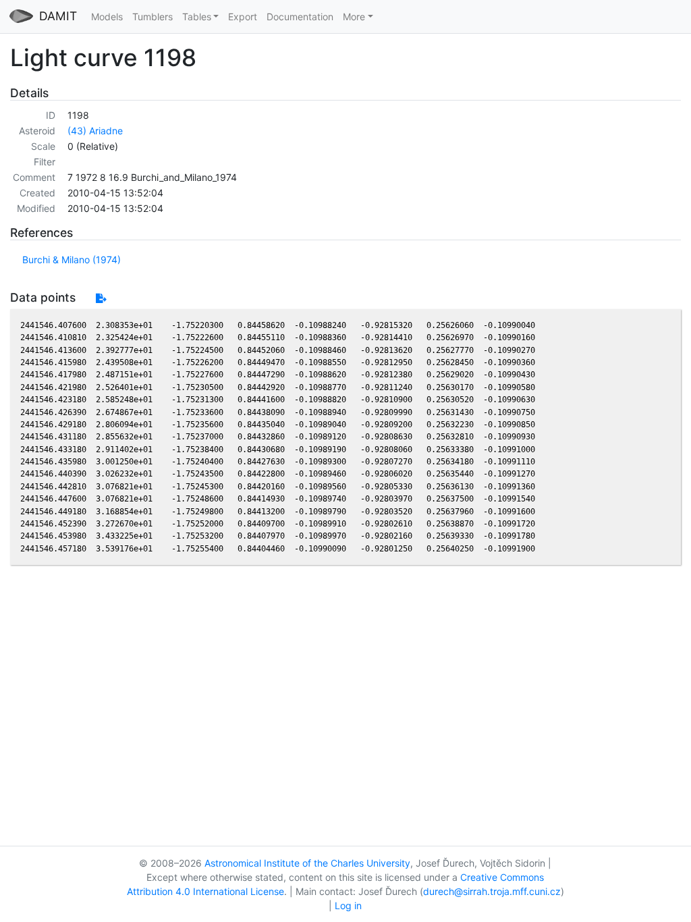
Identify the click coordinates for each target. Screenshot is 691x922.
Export (242, 16)
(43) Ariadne (95, 130)
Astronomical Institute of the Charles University (307, 863)
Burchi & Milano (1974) (71, 259)
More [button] (354, 16)
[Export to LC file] (101, 298)
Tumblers (152, 16)
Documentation (300, 16)
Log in (348, 905)
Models (107, 16)
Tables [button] (196, 16)
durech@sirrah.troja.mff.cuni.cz (492, 891)
